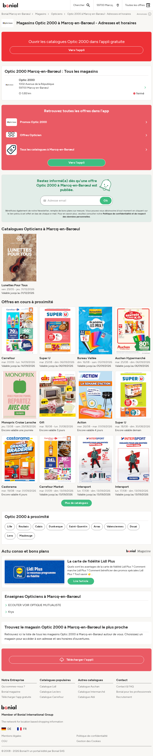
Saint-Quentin (78, 526)
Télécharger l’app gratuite (16, 697)
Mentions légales (11, 735)
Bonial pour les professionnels (133, 691)
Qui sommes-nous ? (13, 686)
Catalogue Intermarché (91, 691)
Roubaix (24, 526)
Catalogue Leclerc (50, 691)
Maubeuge (25, 535)
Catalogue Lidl (48, 686)
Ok (106, 200)
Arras (97, 526)
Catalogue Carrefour (52, 697)
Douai (133, 526)
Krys (11, 612)
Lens (10, 535)
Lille (9, 526)
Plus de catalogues (76, 503)
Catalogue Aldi (86, 697)
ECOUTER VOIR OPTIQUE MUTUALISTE (34, 605)
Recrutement (124, 697)
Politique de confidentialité (91, 735)
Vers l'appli (76, 50)
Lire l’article (80, 581)
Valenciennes (115, 526)
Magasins (40, 14)
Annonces (142, 14)
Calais (39, 526)
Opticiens (57, 14)
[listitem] (19, 264)
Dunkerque (56, 526)
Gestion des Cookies (88, 741)
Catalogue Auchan (88, 686)
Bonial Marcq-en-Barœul (15, 14)
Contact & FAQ (125, 686)
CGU (4, 741)
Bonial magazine (10, 691)
